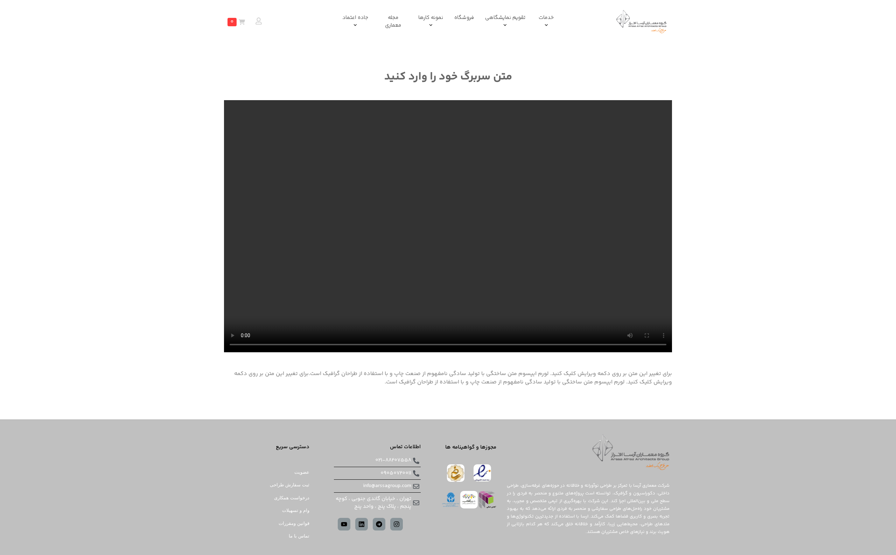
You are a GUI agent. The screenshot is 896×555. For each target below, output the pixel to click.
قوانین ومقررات (294, 523)
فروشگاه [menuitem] (464, 18)
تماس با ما (299, 536)
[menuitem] (546, 22)
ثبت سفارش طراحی (289, 484)
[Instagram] (396, 524)
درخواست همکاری (291, 497)
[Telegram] (379, 524)
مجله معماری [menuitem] (393, 22)
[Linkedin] (361, 524)
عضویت (301, 472)
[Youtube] (344, 524)
